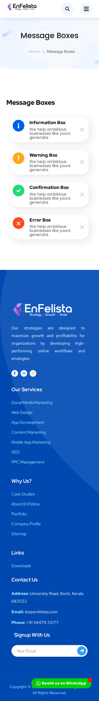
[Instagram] (33, 373)
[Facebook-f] (14, 373)
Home (34, 51)
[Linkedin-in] (24, 373)
